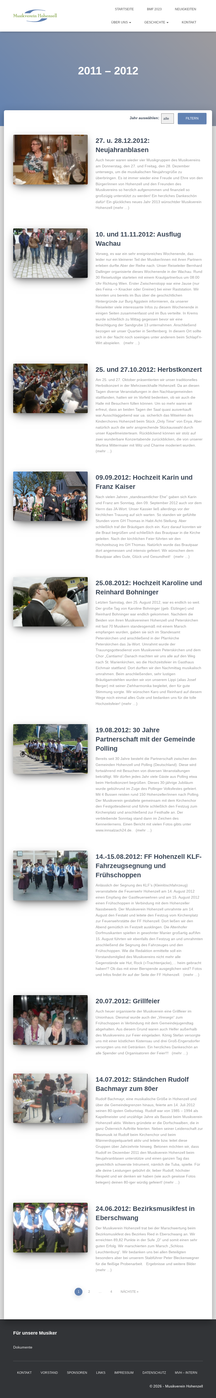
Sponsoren (77, 1373)
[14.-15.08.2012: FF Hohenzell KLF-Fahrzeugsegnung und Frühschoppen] (50, 875)
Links (100, 1373)
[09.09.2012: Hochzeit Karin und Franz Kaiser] (50, 496)
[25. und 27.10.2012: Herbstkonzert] (50, 388)
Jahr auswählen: (144, 118)
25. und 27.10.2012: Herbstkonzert (149, 369)
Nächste (128, 1292)
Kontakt (189, 22)
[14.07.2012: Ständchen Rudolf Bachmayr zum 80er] (50, 1098)
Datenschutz (154, 1373)
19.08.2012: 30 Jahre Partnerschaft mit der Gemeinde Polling (145, 739)
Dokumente (22, 1347)
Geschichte (155, 22)
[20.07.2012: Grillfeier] (50, 1020)
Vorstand (49, 1373)
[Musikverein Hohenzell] (35, 15)
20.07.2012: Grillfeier (128, 1001)
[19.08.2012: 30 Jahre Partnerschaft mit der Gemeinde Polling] (50, 749)
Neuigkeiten (185, 9)
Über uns (120, 22)
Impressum (124, 1373)
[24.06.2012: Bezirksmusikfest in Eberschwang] (50, 1227)
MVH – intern (186, 1373)
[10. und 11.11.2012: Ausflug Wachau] (50, 253)
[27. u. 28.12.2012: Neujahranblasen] (50, 159)
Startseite (124, 9)
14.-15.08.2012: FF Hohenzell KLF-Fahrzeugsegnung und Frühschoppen (149, 866)
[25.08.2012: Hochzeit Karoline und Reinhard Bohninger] (50, 602)
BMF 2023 (154, 9)
